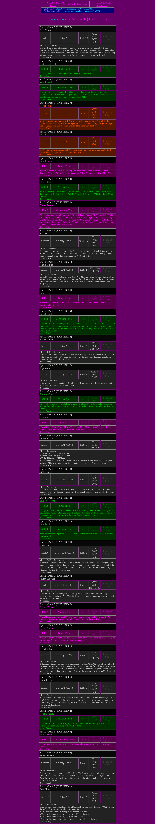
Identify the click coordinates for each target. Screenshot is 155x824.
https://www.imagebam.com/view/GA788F (74, 9)
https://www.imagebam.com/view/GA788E (81, 11)
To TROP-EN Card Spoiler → (101, 4)
